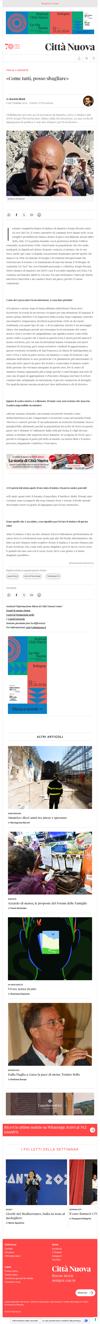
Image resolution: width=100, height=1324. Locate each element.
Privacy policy (11, 1271)
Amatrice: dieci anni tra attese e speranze (37, 818)
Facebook (57, 1248)
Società (22, 70)
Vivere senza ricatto (22, 989)
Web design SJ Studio (79, 1302)
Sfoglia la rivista (50, 3)
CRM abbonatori (13, 1256)
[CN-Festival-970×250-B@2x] (50, 22)
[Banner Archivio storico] (50, 461)
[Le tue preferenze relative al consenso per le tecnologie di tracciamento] (95, 1319)
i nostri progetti (16, 619)
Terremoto (53, 576)
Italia (10, 70)
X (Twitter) (57, 1252)
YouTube (56, 1259)
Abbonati (82, 1292)
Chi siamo (9, 1252)
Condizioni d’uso (13, 1282)
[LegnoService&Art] (50, 1104)
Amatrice (12, 576)
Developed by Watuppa (14, 1304)
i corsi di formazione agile (20, 615)
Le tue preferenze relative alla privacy (61, 1320)
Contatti (9, 1248)
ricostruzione (32, 576)
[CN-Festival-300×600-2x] (27, 674)
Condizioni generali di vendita (19, 1278)
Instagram (57, 1256)
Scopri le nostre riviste (18, 610)
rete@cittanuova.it (36, 627)
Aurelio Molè (17, 99)
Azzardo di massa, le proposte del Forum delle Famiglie (47, 903)
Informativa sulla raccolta (25, 1320)
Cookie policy (11, 1274)
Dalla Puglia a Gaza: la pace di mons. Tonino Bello (44, 1075)
